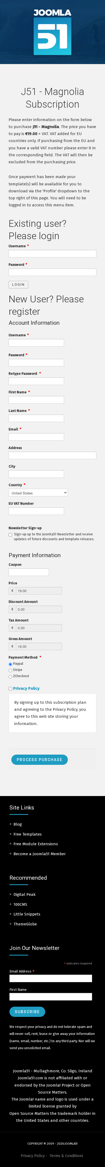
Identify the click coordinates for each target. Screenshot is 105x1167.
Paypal (17, 664)
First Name (19, 392)
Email (15, 429)
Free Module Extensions (35, 843)
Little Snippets (26, 914)
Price (13, 583)
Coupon (15, 565)
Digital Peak (24, 894)
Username (19, 246)
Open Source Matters (29, 1113)
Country (17, 485)
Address (15, 448)
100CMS (20, 904)
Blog (17, 824)
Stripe (17, 670)
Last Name (19, 411)
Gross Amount (20, 639)
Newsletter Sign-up (25, 528)
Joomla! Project (60, 1085)
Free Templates (27, 834)
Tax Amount (19, 620)
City (12, 466)
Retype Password (25, 374)
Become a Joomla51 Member (39, 853)
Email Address (22, 971)
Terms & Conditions (66, 1156)
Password (18, 265)
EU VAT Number (21, 503)
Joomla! (26, 1099)
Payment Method (25, 657)
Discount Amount (23, 602)
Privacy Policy (26, 688)
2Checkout (20, 676)
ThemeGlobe (25, 924)
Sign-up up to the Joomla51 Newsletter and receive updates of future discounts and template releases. (54, 536)
